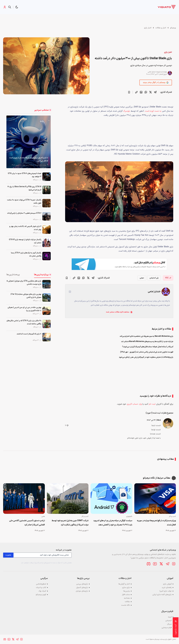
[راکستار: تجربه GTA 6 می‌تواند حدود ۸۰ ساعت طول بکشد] (46, 203)
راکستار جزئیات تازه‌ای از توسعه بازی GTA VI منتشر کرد (25, 241)
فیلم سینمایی (167, 627)
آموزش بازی (167, 584)
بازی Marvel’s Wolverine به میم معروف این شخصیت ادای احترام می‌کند (146, 336)
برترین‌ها (126, 591)
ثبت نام (152, 404)
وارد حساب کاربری (134, 404)
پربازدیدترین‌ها (41, 274)
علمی (43, 516)
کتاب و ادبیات (41, 587)
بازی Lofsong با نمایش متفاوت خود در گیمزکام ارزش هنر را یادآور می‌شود (146, 357)
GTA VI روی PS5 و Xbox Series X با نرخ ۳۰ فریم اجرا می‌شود (24, 188)
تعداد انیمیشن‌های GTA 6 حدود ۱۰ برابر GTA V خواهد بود (24, 175)
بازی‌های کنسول (82, 587)
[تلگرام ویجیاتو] (167, 564)
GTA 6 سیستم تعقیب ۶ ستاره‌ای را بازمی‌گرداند (24, 213)
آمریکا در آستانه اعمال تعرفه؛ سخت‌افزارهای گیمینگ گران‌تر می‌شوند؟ (147, 346)
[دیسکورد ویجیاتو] (149, 564)
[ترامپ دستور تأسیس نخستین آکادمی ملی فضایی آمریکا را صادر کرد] (24, 498)
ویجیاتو (173, 27)
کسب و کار (172, 516)
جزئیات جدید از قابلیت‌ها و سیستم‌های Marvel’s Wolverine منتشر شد (147, 341)
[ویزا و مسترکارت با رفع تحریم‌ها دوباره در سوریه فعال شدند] (155, 498)
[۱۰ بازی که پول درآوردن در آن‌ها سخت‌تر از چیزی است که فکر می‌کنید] (28, 141)
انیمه (170, 617)
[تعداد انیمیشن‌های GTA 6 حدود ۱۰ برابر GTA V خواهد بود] (46, 176)
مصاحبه (127, 598)
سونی (142, 277)
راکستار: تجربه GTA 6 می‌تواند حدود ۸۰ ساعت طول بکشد (24, 201)
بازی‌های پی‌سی (82, 584)
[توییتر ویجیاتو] (161, 564)
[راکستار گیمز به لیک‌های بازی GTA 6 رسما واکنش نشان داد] (46, 256)
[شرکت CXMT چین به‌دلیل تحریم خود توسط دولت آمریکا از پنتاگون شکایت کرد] (68, 498)
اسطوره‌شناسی (41, 584)
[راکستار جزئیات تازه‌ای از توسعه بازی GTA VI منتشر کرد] (46, 243)
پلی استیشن (154, 277)
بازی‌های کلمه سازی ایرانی (162, 594)
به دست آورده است (153, 111)
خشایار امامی (152, 72)
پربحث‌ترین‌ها (13, 274)
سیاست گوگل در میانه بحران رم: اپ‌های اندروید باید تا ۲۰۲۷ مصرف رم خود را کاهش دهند (112, 522)
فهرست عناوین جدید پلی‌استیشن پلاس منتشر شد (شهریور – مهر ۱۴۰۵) (146, 352)
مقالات (127, 601)
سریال (169, 624)
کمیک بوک (42, 591)
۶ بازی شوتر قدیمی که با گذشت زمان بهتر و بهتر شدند (25, 228)
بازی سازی (126, 587)
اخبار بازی (147, 27)
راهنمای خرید (167, 587)
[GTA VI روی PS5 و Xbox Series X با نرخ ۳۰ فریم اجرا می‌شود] (46, 190)
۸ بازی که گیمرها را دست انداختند (29, 334)
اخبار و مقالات (160, 27)
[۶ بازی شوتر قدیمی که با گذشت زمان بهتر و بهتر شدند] (46, 229)
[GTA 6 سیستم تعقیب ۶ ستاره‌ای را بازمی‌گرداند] (46, 216)
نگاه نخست (125, 605)
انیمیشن (168, 620)
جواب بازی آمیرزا (166, 591)
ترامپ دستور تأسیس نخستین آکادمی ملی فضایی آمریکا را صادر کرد (27, 522)
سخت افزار (126, 594)
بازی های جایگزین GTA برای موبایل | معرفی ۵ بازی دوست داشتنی (24, 283)
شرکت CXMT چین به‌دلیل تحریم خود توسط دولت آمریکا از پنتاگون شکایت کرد (70, 522)
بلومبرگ (126, 111)
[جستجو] (9, 7)
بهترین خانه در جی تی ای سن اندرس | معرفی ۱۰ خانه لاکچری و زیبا (24, 309)
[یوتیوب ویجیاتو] (155, 564)
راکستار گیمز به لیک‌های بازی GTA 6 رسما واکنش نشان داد (26, 254)
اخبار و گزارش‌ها (124, 584)
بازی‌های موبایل (82, 591)
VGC (167, 277)
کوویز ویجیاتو (41, 594)
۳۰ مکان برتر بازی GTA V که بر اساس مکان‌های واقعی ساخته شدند (24, 322)
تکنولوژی (129, 516)
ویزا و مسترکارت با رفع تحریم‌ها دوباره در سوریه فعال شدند (156, 522)
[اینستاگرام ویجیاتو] (174, 564)
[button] (16, 7)
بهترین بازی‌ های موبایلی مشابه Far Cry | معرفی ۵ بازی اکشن (26, 296)
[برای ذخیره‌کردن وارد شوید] (129, 92)
